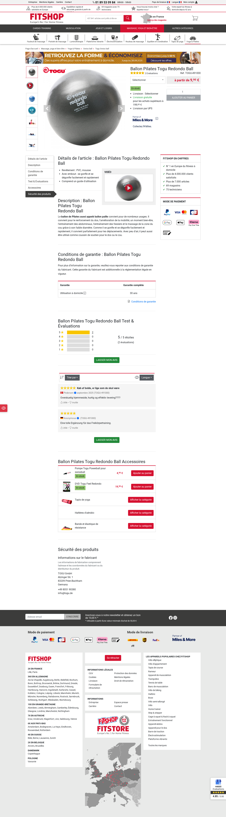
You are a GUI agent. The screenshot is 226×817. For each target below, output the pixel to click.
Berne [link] (35, 738)
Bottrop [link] (37, 683)
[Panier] (196, 18)
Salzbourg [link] (64, 719)
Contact (68, 2)
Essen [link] (51, 686)
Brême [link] (56, 683)
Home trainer (154, 709)
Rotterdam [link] (45, 730)
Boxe (150, 698)
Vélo (150, 705)
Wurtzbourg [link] (65, 700)
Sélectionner (139, 80)
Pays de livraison (159, 2)
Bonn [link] (30, 683)
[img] (157, 118)
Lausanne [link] (44, 738)
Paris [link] (34, 672)
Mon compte (188, 2)
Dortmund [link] (65, 683)
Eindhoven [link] (66, 727)
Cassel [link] (72, 690)
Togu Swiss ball (102, 48)
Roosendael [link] (33, 730)
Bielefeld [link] (65, 680)
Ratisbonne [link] (53, 696)
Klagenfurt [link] (49, 719)
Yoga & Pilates (74, 48)
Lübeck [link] (56, 693)
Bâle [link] (30, 738)
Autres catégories (182, 28)
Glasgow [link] (32, 711)
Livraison (93, 681)
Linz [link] (57, 719)
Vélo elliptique (154, 660)
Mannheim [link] (66, 693)
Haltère (151, 694)
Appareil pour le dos (157, 728)
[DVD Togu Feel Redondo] (67, 486)
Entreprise (32, 2)
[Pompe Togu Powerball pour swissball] (67, 473)
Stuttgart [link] (42, 700)
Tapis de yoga (82, 499)
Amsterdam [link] (33, 727)
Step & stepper (155, 713)
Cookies (92, 677)
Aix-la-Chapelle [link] (35, 680)
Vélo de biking (154, 690)
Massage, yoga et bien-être (142, 28)
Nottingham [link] (63, 711)
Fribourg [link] (69, 686)
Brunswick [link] (47, 683)
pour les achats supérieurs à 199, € (148, 101)
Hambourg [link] (33, 690)
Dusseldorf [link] (33, 686)
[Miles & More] (184, 637)
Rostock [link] (64, 696)
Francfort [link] (59, 686)
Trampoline (153, 679)
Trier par (71, 377)
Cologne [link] (40, 693)
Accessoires (34, 187)
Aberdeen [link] (32, 707)
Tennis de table (155, 682)
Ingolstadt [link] (53, 690)
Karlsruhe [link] (63, 690)
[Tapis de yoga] (67, 499)
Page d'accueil (31, 48)
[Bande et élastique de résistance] (67, 525)
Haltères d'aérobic (84, 512)
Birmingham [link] (50, 707)
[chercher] (128, 18)
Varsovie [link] (32, 761)
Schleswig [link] (32, 700)
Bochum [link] (73, 680)
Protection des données (125, 673)
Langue (175, 2)
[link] (167, 212)
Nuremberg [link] (42, 696)
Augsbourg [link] (48, 680)
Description (34, 165)
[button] (32, 72)
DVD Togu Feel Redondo (88, 483)
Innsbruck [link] (38, 719)
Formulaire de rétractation (95, 686)
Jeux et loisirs (103, 28)
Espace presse (121, 702)
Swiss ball (87, 48)
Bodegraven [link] (46, 727)
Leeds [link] (41, 707)
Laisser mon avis (106, 360)
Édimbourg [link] (73, 707)
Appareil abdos (155, 724)
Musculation (73, 28)
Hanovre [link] (43, 690)
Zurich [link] (53, 738)
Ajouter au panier (183, 97)
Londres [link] (41, 711)
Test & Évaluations (38, 181)
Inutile (75, 402)
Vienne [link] (73, 719)
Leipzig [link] (48, 693)
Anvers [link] (31, 746)
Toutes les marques (157, 745)
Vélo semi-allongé (156, 701)
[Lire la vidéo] (129, 188)
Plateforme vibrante (157, 739)
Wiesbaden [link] (53, 700)
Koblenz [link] (32, 693)
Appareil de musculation (159, 675)
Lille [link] (30, 672)
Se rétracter (113, 657)
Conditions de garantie (35, 173)
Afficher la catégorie (141, 499)
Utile (65, 402)
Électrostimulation (157, 735)
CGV (91, 673)
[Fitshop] (46, 18)
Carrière (59, 2)
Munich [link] (75, 693)
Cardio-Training (42, 28)
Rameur (152, 671)
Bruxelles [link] (39, 746)
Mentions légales (46, 2)
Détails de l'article (37, 158)
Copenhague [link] (34, 753)
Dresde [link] (74, 683)
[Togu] (54, 69)
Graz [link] (30, 719)
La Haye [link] (56, 727)
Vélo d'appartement (157, 664)
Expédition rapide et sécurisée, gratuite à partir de (78, 9)
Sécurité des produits (39, 194)
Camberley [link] (62, 707)
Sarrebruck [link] (74, 696)
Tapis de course (155, 667)
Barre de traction (156, 731)
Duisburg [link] (43, 686)
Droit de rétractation (123, 681)
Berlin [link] (57, 680)
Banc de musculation (158, 686)
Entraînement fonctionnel (160, 720)
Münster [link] (32, 696)
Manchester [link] (51, 711)
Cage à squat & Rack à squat (162, 716)
